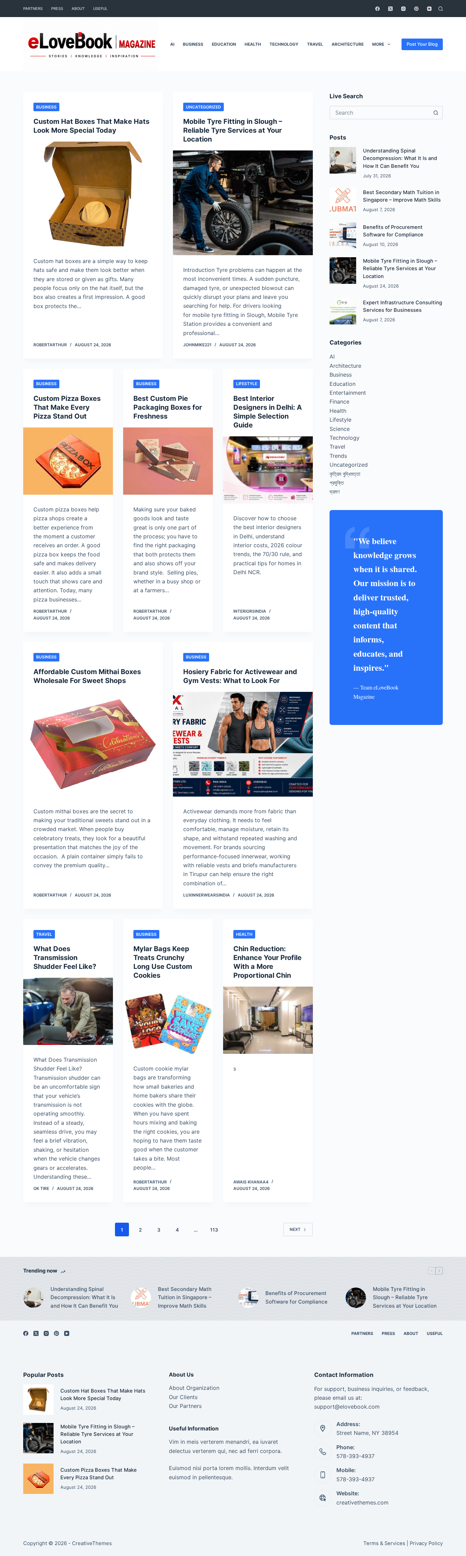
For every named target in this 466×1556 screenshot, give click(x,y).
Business (193, 44)
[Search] (440, 8)
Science (340, 428)
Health (253, 44)
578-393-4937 (355, 1456)
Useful (100, 8)
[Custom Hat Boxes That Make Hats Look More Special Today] (93, 194)
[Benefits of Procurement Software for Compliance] (343, 235)
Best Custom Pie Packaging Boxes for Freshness (167, 407)
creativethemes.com (362, 1502)
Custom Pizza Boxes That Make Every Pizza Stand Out (67, 407)
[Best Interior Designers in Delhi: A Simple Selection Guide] (268, 470)
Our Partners (185, 1405)
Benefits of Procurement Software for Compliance (296, 1297)
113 (214, 1230)
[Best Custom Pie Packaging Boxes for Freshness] (168, 461)
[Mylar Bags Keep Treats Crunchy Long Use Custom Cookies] (168, 1020)
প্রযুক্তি (337, 482)
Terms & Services (384, 1543)
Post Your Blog (422, 44)
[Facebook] (377, 8)
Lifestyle (246, 383)
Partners (33, 8)
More (378, 44)
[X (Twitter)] (390, 8)
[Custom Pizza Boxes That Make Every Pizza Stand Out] (68, 461)
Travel (315, 44)
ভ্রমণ (334, 491)
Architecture (348, 44)
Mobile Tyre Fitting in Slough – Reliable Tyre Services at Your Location (232, 130)
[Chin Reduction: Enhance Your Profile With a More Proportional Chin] (268, 1020)
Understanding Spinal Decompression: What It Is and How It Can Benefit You (400, 158)
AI (172, 44)
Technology (284, 44)
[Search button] (436, 112)
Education (224, 44)
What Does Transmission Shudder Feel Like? (64, 958)
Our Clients (183, 1397)
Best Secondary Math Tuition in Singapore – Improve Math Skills (185, 1297)
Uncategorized (203, 107)
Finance (339, 401)
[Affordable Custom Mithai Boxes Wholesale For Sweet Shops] (93, 744)
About (78, 8)
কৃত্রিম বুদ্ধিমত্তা (345, 473)
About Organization (194, 1387)
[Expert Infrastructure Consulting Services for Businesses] (343, 311)
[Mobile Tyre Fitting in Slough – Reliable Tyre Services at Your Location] (242, 202)
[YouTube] (429, 8)
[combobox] (380, 112)
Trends (338, 455)
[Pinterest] (416, 8)
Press (57, 8)
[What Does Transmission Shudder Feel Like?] (68, 1011)
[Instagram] (403, 8)
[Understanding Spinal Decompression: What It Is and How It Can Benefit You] (343, 160)
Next (295, 1229)
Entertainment (348, 392)
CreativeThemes (92, 1543)
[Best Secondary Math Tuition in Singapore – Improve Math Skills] (343, 201)
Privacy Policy (426, 1543)
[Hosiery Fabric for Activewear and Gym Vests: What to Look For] (242, 744)
